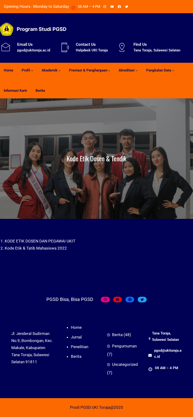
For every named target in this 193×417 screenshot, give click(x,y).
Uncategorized (125, 364)
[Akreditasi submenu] (137, 70)
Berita (117, 334)
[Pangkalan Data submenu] (173, 70)
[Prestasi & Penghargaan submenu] (109, 70)
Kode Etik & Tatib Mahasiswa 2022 (36, 248)
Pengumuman (124, 346)
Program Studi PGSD (41, 29)
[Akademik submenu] (59, 70)
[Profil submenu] (32, 70)
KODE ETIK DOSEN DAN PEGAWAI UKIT (40, 241)
